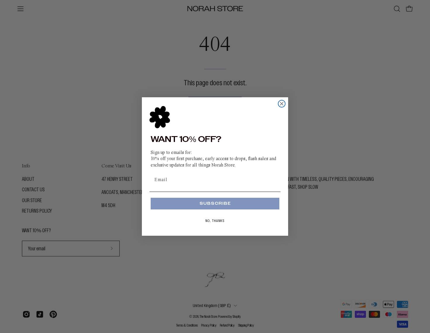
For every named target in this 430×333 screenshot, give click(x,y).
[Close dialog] (281, 103)
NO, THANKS (215, 220)
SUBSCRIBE (215, 203)
